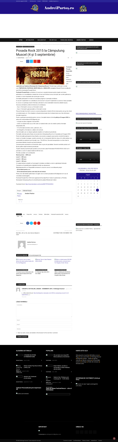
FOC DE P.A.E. (53, 40)
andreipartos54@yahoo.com (53, 434)
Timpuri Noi (29, 214)
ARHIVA (91, 40)
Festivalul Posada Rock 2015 (57, 214)
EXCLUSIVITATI (42, 40)
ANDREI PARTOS (81, 40)
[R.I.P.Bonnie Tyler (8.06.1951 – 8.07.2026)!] (44, 265)
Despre (19, 190)
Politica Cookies (86, 440)
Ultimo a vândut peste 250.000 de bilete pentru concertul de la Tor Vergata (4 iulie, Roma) (62, 273)
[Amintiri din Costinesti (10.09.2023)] (19, 378)
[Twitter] (98, 1)
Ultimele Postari (27, 190)
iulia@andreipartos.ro (53, 1)
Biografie (79, 358)
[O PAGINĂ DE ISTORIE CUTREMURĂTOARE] (19, 356)
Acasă (17, 44)
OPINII (20, 40)
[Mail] (95, 1)
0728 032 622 (45, 1)
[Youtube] (100, 1)
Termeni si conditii (67, 440)
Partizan (40, 214)
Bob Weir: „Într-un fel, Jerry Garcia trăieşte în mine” (27, 233)
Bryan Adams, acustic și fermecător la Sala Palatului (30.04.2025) (62, 367)
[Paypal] (31, 248)
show (18, 216)
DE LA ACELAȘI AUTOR (35, 255)
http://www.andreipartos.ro (32, 244)
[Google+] (93, 1)
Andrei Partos (21, 57)
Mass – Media (88, 358)
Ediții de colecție (86, 360)
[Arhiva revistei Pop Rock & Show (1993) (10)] (19, 369)
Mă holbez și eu (94, 355)
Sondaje (84, 362)
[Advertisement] (59, 26)
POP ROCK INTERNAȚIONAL (35, 44)
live (21, 216)
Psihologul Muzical (96, 357)
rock (24, 214)
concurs (35, 214)
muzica (66, 214)
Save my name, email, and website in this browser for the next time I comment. (38, 332)
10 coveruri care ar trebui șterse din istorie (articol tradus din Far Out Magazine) (24, 273)
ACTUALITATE (30, 40)
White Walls (46, 214)
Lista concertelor (84, 357)
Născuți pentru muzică (82, 355)
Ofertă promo (33, 1)
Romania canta (80, 363)
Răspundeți (24, 296)
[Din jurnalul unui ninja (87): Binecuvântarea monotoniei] (49, 356)
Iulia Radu (18, 371)
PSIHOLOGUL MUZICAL (66, 40)
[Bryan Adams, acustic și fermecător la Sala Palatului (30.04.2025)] (49, 367)
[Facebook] (90, 1)
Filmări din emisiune (93, 362)
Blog (77, 357)
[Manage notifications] (114, 438)
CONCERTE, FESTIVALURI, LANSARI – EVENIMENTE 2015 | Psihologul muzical (43, 288)
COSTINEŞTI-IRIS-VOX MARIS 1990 (62, 233)
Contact (39, 1)
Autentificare (94, 440)
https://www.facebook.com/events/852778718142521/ (39, 184)
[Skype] (34, 248)
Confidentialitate (77, 440)
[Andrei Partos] (20, 195)
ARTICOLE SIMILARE (22, 255)
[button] (100, 40)
